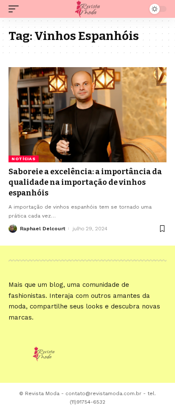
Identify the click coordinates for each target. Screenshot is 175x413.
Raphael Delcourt (42, 229)
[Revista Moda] (87, 9)
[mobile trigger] (15, 9)
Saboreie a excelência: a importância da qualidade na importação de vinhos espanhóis (85, 182)
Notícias (23, 158)
